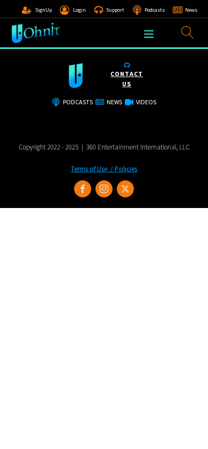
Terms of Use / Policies (104, 168)
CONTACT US (126, 79)
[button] (37, 10)
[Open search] (187, 32)
